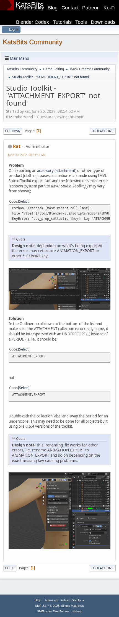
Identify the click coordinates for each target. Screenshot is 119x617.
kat (16, 146)
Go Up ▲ (78, 600)
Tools (81, 22)
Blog (53, 8)
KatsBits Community (32, 42)
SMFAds (42, 611)
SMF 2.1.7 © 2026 (47, 605)
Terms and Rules (56, 600)
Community (31, 8)
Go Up (10, 568)
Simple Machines (72, 605)
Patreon (91, 8)
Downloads (103, 22)
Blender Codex (32, 22)
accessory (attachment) (56, 170)
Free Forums (61, 611)
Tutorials (62, 22)
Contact (70, 8)
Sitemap (76, 611)
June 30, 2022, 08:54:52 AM (27, 155)
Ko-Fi (109, 8)
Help (38, 600)
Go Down (12, 131)
